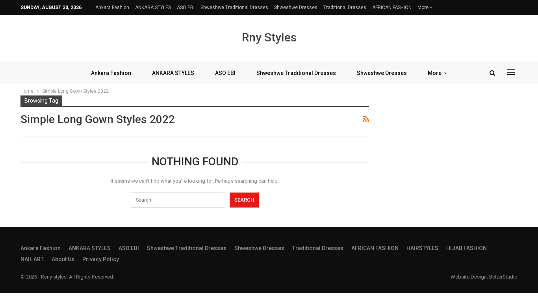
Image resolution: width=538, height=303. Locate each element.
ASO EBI (186, 7)
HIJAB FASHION (466, 248)
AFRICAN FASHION (392, 7)
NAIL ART (32, 259)
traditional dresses (344, 7)
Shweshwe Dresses (295, 7)
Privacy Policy (100, 259)
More (423, 7)
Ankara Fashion (112, 7)
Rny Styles (269, 37)
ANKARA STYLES (153, 7)
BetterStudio (503, 277)
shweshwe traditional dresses (234, 7)
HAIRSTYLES (422, 248)
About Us (63, 259)
